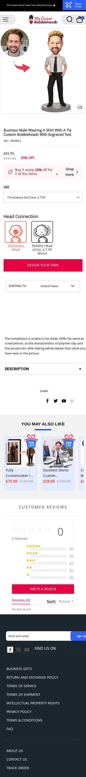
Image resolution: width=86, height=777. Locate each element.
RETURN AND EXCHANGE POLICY (32, 682)
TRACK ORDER (17, 772)
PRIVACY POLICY (19, 716)
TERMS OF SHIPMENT (23, 699)
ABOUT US (14, 755)
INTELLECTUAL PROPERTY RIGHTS (32, 708)
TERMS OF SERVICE (21, 690)
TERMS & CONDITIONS (24, 725)
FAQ (9, 733)
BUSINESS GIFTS (19, 673)
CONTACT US (16, 764)
